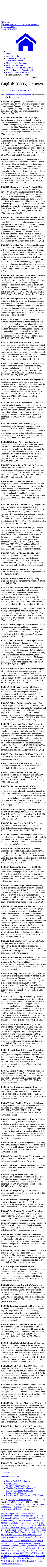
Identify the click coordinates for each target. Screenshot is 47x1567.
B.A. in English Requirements (18, 1481)
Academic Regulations (15, 58)
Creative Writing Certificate (17, 1486)
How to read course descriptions (18, 95)
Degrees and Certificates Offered (19, 68)
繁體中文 (19, 1556)
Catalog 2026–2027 (9, 29)
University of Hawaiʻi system (16, 1509)
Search (34, 77)
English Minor (12, 1483)
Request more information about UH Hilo (18, 1504)
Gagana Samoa (22, 1520)
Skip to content (7, 22)
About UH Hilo (12, 56)
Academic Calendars (14, 61)
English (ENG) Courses (16, 1493)
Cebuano (23, 1548)
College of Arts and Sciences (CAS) (16, 90)
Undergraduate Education (16, 63)
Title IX (18, 1507)
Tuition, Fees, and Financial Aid (19, 70)
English (5, 1472)
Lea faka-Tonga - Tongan (23, 1527)
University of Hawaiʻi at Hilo (20, 1500)
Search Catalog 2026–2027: (17, 75)
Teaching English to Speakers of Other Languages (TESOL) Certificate (22, 1489)
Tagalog (20, 1544)
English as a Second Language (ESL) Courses (25, 1495)
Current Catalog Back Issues (18, 72)
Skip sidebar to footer (10, 1477)
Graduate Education (14, 65)
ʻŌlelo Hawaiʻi (22, 1517)
